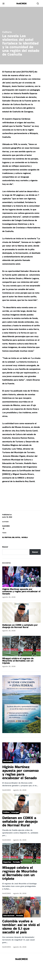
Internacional (8, 915)
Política (6, 812)
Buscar (5, 546)
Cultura (7, 32)
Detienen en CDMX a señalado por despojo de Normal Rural (20, 626)
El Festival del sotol (11, 537)
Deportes (7, 862)
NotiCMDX (21, 3)
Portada (16, 862)
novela (25, 537)
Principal (15, 812)
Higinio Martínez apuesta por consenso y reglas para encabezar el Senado (21, 591)
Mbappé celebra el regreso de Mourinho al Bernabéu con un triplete (18, 661)
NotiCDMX (6, 526)
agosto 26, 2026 (8, 597)
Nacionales (7, 761)
